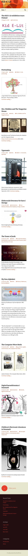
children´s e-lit (19, 72)
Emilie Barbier (4, 240)
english (24, 347)
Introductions (15, 20)
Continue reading (6, 99)
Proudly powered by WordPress (14, 553)
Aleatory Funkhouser (21, 281)
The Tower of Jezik (8, 236)
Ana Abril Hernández (21, 238)
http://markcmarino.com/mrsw (9, 139)
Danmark (22, 389)
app (18, 347)
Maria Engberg (13, 206)
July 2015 (5, 527)
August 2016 (5, 524)
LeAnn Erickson (4, 348)
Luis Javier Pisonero (18, 240)
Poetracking (6, 70)
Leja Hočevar (11, 240)
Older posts (10, 488)
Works (12, 72)
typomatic (3, 154)
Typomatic (5, 150)
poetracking (4, 73)
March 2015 (5, 531)
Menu (2, 10)
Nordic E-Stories (9, 60)
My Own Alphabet (8, 279)
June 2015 (5, 529)
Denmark (14, 433)
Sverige (18, 206)
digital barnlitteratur (5, 391)
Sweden (23, 206)
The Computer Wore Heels (11, 345)
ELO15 (24, 152)
